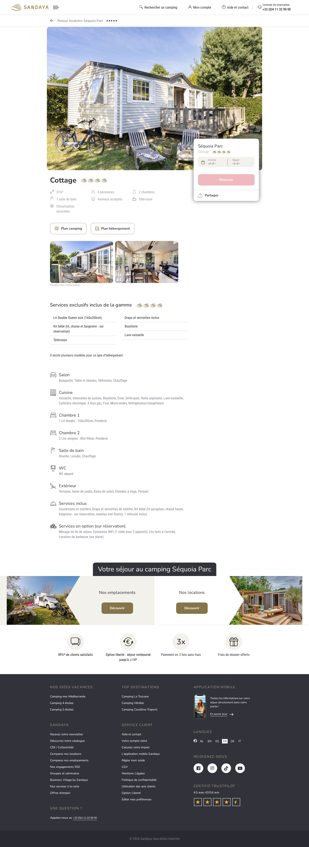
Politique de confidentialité (139, 780)
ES (217, 741)
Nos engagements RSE (65, 767)
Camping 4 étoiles (62, 703)
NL (202, 741)
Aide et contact (131, 734)
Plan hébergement (115, 228)
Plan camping (71, 228)
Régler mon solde (133, 760)
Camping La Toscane (135, 696)
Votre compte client (134, 741)
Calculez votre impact (135, 747)
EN (209, 741)
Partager (211, 195)
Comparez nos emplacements (69, 760)
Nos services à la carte (64, 786)
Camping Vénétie (133, 703)
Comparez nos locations (65, 754)
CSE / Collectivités (62, 747)
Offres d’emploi (60, 793)
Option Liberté (131, 793)
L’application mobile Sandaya (141, 754)
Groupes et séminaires (64, 773)
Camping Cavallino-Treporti (139, 710)
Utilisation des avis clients (139, 786)
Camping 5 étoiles (62, 710)
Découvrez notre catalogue (67, 741)
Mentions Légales (133, 773)
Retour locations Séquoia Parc (81, 20)
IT (239, 741)
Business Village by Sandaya (69, 780)
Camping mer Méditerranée (67, 696)
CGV (125, 767)
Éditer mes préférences (137, 799)
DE (232, 741)
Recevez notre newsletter (66, 734)
